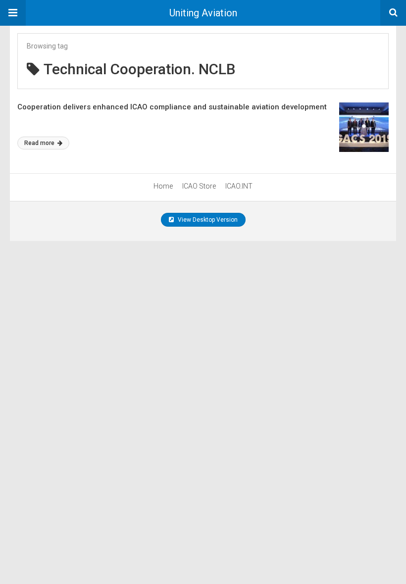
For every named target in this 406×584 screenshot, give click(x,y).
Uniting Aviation (203, 13)
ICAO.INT (239, 186)
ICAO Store (199, 186)
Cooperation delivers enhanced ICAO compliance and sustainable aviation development (172, 106)
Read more (40, 143)
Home (163, 186)
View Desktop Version (207, 219)
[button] (13, 13)
